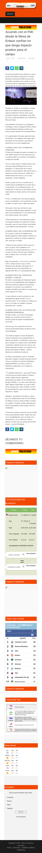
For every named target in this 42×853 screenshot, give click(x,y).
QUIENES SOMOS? (28, 848)
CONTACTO (21, 850)
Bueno (9, 801)
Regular (10, 808)
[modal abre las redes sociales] (21, 68)
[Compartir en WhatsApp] (17, 68)
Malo (9, 805)
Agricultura (31, 58)
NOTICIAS (16, 848)
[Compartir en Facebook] (7, 68)
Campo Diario (21, 58)
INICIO (9, 848)
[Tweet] (12, 68)
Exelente (10, 797)
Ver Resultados (21, 817)
